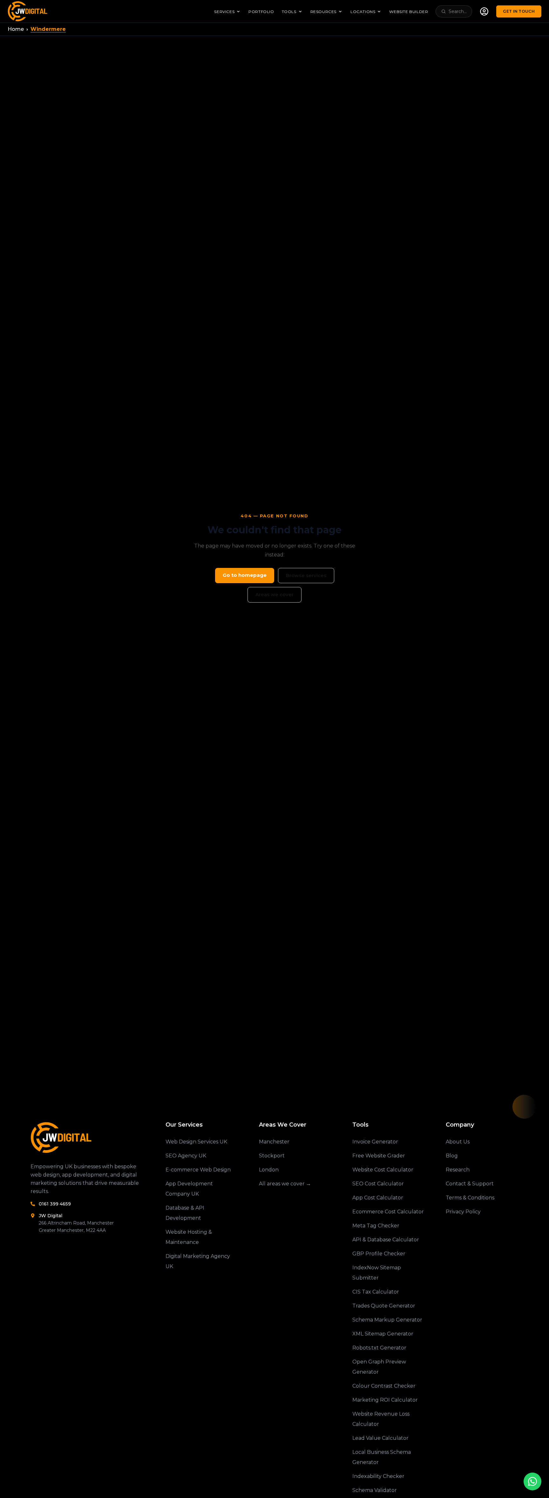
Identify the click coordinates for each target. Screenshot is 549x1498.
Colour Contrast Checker (384, 1386)
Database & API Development (185, 1213)
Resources (323, 11)
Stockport (272, 1156)
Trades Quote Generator (383, 1306)
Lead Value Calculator (380, 1438)
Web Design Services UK (196, 1142)
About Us (458, 1142)
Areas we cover (274, 594)
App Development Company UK (189, 1189)
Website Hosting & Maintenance (189, 1237)
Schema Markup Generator (387, 1320)
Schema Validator (374, 1490)
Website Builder (408, 11)
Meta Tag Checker (375, 1226)
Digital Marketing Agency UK (198, 1261)
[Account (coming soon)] (484, 11)
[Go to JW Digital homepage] (28, 11)
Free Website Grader (378, 1156)
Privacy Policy (463, 1212)
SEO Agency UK (186, 1156)
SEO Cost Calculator (378, 1184)
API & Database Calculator (385, 1240)
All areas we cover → (285, 1184)
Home (16, 29)
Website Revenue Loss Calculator (381, 1419)
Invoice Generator (375, 1142)
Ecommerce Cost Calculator (388, 1212)
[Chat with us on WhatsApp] (532, 1481)
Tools (289, 11)
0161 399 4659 (55, 1204)
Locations (362, 11)
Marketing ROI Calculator (385, 1400)
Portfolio (261, 11)
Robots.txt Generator (379, 1348)
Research (458, 1170)
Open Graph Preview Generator (379, 1367)
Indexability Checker (378, 1476)
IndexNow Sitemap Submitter (376, 1273)
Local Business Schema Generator (381, 1457)
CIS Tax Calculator (375, 1292)
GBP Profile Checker (378, 1254)
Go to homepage (245, 575)
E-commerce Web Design (198, 1170)
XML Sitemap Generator (382, 1334)
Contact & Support (470, 1184)
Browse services (306, 575)
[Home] (87, 1137)
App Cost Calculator (377, 1198)
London (269, 1170)
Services (224, 11)
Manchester (274, 1142)
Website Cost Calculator (382, 1170)
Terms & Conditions (470, 1198)
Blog (452, 1156)
